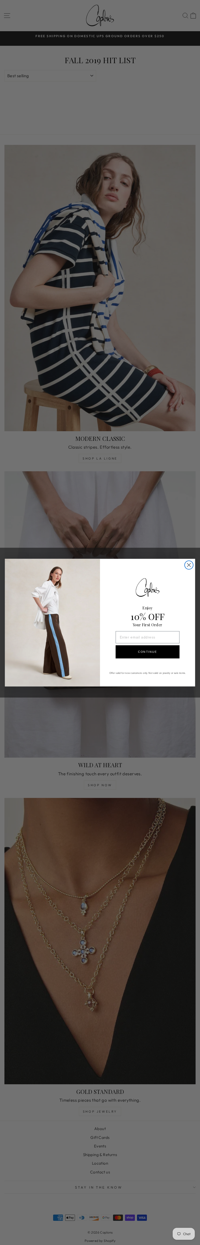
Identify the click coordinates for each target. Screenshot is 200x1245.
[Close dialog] (189, 565)
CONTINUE (147, 652)
